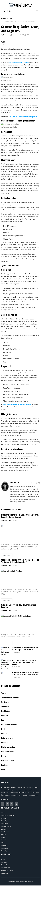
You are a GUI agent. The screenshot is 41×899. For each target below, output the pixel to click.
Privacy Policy (5, 868)
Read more (6, 555)
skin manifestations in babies (19, 62)
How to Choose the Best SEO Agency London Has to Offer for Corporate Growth (24, 662)
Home (3, 19)
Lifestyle (3, 845)
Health (9, 19)
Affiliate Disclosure (7, 870)
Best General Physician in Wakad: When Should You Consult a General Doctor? (20, 515)
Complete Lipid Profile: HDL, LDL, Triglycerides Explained (18, 605)
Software (4, 818)
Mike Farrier (6, 35)
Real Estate (4, 824)
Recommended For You (11, 509)
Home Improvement (7, 840)
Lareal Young (7, 520)
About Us (4, 862)
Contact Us (4, 873)
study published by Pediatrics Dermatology (17, 404)
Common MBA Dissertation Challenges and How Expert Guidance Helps (25, 648)
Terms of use (5, 865)
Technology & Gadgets (8, 815)
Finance (3, 835)
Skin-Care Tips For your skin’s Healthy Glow (23, 117)
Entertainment (5, 832)
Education (4, 829)
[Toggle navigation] (37, 11)
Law (2, 843)
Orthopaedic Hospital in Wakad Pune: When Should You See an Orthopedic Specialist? (20, 560)
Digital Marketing (6, 826)
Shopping (4, 821)
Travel (3, 813)
